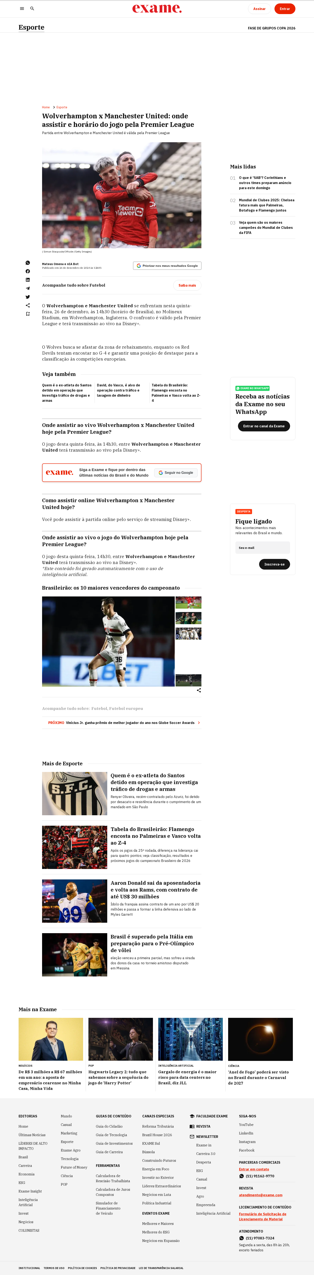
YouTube (246, 1125)
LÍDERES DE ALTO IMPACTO (33, 1146)
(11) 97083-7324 (260, 1238)
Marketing (69, 1133)
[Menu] (22, 9)
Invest (24, 1213)
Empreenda (205, 1205)
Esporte (31, 27)
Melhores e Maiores (158, 1223)
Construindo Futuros (159, 1160)
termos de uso (54, 1268)
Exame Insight (30, 1191)
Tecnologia (70, 1159)
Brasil (23, 1157)
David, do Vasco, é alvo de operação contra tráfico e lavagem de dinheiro (118, 390)
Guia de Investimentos (114, 1143)
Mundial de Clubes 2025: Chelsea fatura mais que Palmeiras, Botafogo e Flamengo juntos (266, 205)
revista (203, 1126)
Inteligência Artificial (28, 1202)
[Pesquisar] (32, 9)
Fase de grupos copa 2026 (271, 28)
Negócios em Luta (156, 1194)
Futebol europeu (126, 708)
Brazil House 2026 (157, 1135)
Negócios (26, 1222)
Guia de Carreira (109, 1152)
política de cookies (82, 1268)
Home (46, 107)
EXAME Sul (151, 1143)
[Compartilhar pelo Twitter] (27, 296)
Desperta (203, 1162)
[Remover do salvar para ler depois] (27, 313)
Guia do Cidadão (109, 1126)
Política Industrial (156, 1203)
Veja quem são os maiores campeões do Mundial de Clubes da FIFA (266, 227)
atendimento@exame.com (260, 1195)
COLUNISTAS (29, 1230)
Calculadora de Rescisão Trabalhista (113, 1178)
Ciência (67, 1176)
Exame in (203, 1145)
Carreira (25, 1165)
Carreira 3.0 (206, 1154)
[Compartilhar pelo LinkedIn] (27, 279)
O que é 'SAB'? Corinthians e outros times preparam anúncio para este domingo (265, 183)
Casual (66, 1125)
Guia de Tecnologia (111, 1135)
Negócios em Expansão (161, 1241)
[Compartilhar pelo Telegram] (27, 288)
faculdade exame (212, 1116)
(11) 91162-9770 (260, 1176)
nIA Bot (73, 264)
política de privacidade (117, 1268)
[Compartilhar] (198, 690)
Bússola (148, 1152)
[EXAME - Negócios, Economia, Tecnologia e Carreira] (157, 8)
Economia (27, 1174)
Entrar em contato (254, 1169)
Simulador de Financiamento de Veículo (108, 1208)
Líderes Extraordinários (161, 1186)
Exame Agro (71, 1150)
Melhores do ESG (156, 1232)
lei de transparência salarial (161, 1268)
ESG (22, 1183)
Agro (200, 1196)
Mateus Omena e (54, 264)
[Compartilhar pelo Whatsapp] (27, 262)
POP (64, 1184)
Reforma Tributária (158, 1126)
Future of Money (74, 1167)
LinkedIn (246, 1133)
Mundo (66, 1116)
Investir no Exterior (158, 1177)
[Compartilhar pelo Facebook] (27, 271)
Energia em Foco (155, 1169)
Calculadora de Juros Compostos (113, 1192)
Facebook (246, 1150)
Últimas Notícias (32, 1135)
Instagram (247, 1142)
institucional (29, 1268)
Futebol (99, 708)
